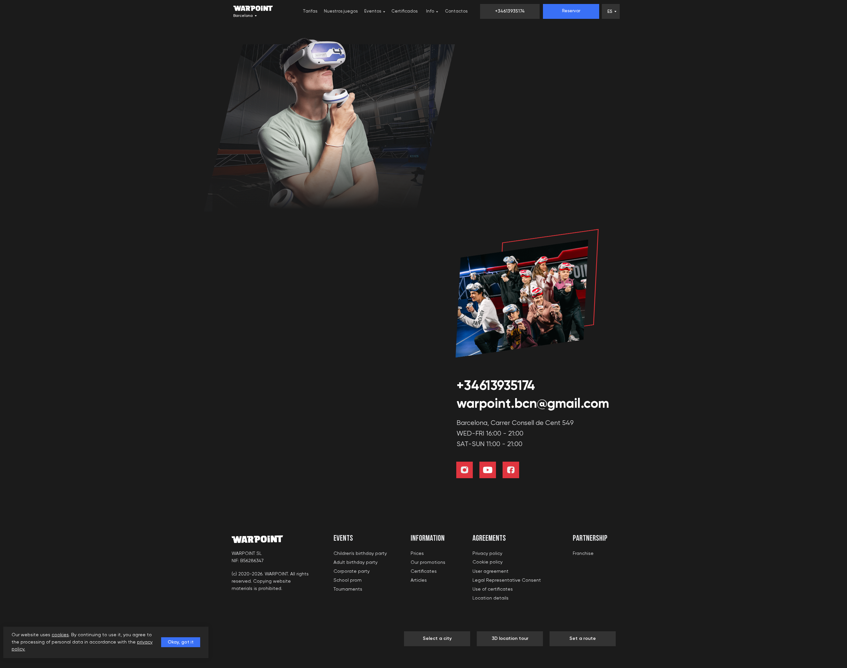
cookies (60, 635)
